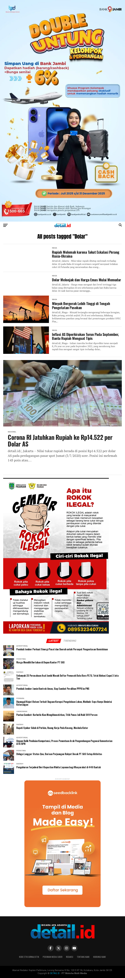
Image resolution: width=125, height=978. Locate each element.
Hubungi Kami (99, 956)
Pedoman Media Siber (52, 956)
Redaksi (69, 956)
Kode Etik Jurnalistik (29, 956)
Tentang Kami (83, 956)
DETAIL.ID (55, 973)
